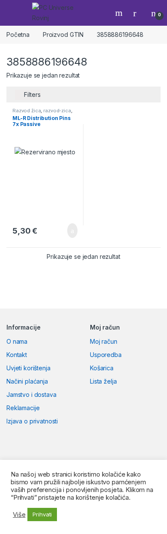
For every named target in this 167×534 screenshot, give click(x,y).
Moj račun (103, 341)
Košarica (101, 368)
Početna (18, 34)
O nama (16, 341)
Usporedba (106, 354)
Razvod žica (26, 111)
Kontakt (16, 354)
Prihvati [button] (42, 514)
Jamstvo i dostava (31, 394)
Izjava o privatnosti (32, 421)
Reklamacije (22, 407)
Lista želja (103, 381)
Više (19, 515)
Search (120, 13)
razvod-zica (57, 111)
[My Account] (138, 13)
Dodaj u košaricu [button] (66, 230)
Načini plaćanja (27, 381)
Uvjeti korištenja (28, 368)
